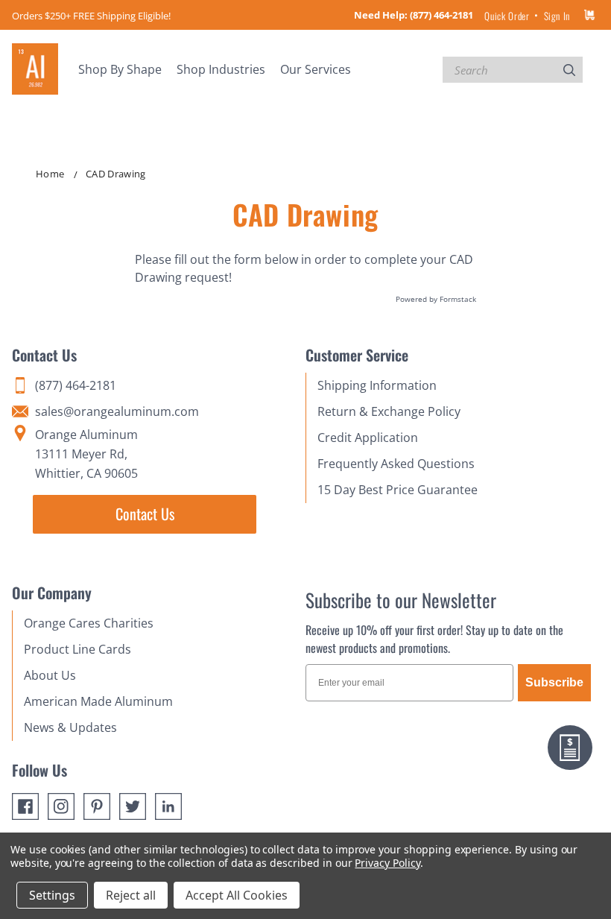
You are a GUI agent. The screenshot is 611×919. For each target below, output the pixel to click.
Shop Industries (221, 69)
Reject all (131, 895)
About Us (50, 675)
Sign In (557, 15)
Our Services (315, 69)
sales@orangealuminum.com (117, 411)
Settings (52, 895)
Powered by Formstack (436, 299)
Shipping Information (377, 385)
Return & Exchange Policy (388, 411)
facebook (25, 806)
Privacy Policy (387, 863)
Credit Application (367, 437)
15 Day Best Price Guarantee (397, 489)
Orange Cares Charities (88, 623)
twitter (132, 806)
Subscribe (554, 682)
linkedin (168, 806)
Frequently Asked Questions (396, 463)
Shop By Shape (120, 69)
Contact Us (144, 513)
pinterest (96, 806)
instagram (61, 806)
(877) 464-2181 (441, 15)
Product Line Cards (77, 649)
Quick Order (506, 15)
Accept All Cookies (237, 895)
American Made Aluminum (98, 701)
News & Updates (70, 727)
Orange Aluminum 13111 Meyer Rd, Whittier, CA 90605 (86, 453)
